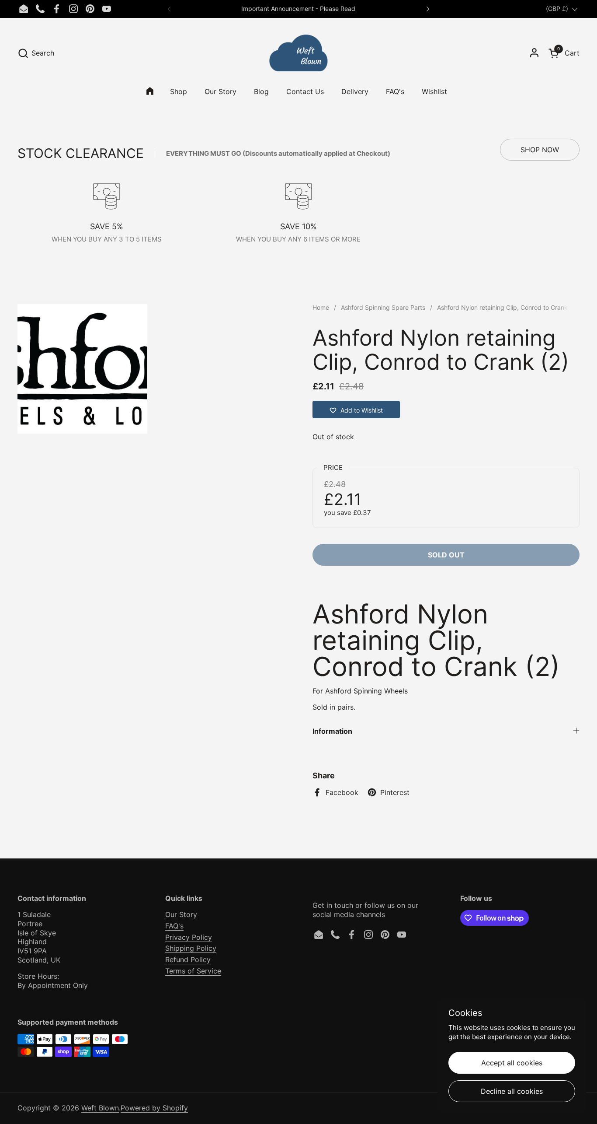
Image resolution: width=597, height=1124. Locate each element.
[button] (35, 53)
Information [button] (332, 731)
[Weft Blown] (298, 53)
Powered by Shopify (154, 1107)
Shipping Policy (190, 948)
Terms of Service (193, 970)
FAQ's (174, 925)
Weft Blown (100, 1107)
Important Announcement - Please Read (298, 8)
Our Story (181, 914)
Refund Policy (188, 959)
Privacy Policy (188, 937)
